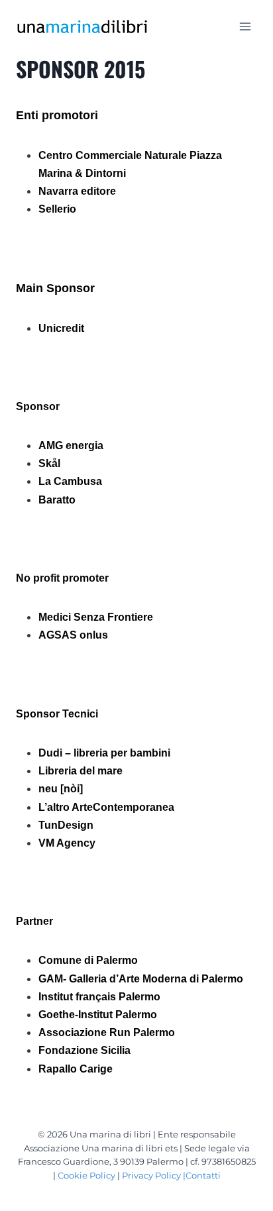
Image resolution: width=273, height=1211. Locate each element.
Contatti (203, 1175)
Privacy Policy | (154, 1175)
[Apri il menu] (245, 26)
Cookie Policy (86, 1175)
